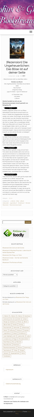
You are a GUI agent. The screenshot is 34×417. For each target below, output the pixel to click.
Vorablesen (6, 356)
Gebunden (6, 203)
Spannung (27, 347)
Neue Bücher (7, 344)
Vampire (5, 353)
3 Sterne (5, 316)
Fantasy (21, 324)
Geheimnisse (25, 327)
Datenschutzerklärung (13, 384)
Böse (17, 201)
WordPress (19, 411)
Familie (15, 324)
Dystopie (12, 322)
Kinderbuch (21, 203)
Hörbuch (19, 330)
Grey (23, 76)
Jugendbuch (13, 203)
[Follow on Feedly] (16, 233)
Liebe (28, 336)
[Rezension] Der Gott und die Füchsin (13, 248)
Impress (26, 330)
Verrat (23, 353)
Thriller (15, 350)
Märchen (18, 342)
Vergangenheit (14, 353)
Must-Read (6, 342)
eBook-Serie (7, 324)
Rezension (5, 205)
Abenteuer (27, 316)
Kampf (15, 333)
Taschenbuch (7, 350)
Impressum (9, 369)
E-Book (19, 322)
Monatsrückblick (24, 339)
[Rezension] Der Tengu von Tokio (12, 255)
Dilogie (5, 322)
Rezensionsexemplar (15, 205)
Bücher (10, 198)
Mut (13, 342)
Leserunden (21, 336)
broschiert (17, 319)
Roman (20, 347)
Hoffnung (12, 330)
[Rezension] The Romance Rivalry (12, 262)
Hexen (5, 330)
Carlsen (24, 319)
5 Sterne (19, 316)
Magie (15, 339)
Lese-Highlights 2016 (9, 336)
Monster (27, 203)
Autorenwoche (7, 319)
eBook (22, 201)
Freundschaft (7, 327)
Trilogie (22, 350)
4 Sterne (12, 201)
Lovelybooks (7, 339)
